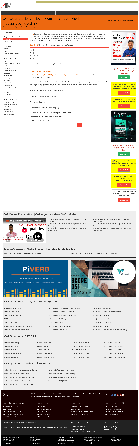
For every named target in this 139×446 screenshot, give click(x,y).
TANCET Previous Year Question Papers (65, 442)
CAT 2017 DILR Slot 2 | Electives (81, 350)
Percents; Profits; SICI (10, 56)
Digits (5, 51)
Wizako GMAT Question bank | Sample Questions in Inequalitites (22, 253)
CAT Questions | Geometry (56, 322)
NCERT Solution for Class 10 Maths (91, 440)
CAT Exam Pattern (76, 409)
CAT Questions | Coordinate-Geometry (60, 326)
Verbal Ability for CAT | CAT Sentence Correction (63, 381)
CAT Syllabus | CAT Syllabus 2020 (80, 406)
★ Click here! (124, 93)
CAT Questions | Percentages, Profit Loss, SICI (19, 330)
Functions (7, 80)
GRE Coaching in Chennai (35, 439)
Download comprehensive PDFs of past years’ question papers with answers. (124, 194)
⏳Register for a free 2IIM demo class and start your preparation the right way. (124, 163)
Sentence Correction (10, 97)
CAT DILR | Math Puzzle (44, 350)
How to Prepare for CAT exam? (79, 414)
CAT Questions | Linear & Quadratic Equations (107, 312)
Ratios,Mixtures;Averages (11, 53)
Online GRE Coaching (34, 442)
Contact (50, 13)
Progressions (8, 85)
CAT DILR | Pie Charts (11, 346)
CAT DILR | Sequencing (11, 343)
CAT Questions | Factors (11, 312)
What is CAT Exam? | (76, 411)
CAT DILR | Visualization (45, 353)
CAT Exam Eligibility (88, 411)
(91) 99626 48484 (113, 426)
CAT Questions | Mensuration (57, 330)
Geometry (7, 68)
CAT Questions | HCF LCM (12, 308)
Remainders (7, 46)
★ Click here (124, 200)
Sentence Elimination (10, 99)
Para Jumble (7, 94)
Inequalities (15, 39)
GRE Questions (33, 440)
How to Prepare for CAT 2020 (113, 409)
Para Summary (8, 111)
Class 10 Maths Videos (89, 443)
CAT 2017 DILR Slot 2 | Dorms (80, 357)
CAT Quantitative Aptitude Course (12, 411)
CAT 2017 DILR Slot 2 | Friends (113, 346)
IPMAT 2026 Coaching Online (66, 13)
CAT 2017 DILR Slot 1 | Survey (113, 353)
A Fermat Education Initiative (29, 422)
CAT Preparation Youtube (44, 409)
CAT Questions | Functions (101, 315)
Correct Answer (36, 64)
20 (64, 125)
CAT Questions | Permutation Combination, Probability (110, 330)
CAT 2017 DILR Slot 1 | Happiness (114, 357)
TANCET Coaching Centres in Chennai (65, 440)
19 (59, 125)
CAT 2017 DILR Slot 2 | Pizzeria (80, 346)
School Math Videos (115, 440)
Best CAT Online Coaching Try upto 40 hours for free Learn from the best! (124, 178)
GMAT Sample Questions (8, 442)
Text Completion (9, 114)
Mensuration (7, 73)
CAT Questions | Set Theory (57, 319)
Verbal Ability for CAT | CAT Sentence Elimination (19, 377)
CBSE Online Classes (88, 439)
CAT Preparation (38, 13)
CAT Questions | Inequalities (102, 319)
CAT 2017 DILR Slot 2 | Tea (112, 343)
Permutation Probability (11, 88)
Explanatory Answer (58, 64)
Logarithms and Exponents (12, 61)
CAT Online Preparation (111, 406)
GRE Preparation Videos (35, 443)
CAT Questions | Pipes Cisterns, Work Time (62, 315)
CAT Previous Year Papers (44, 414)
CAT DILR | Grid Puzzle (44, 346)
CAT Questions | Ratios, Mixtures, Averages (18, 326)
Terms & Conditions (14, 424)
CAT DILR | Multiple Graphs (12, 350)
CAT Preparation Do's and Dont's (114, 411)
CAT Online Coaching (10, 119)
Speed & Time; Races (10, 58)
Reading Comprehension (11, 104)
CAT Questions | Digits (11, 322)
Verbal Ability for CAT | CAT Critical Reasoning (18, 384)
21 (69, 125)
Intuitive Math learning (116, 439)
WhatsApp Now (115, 428)
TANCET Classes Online (62, 439)
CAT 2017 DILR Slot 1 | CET (112, 350)
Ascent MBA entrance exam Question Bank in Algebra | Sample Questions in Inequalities (96, 253)
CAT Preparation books (43, 417)
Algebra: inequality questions (120, 20)
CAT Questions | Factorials (12, 319)
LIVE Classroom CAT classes (11, 406)
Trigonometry (8, 75)
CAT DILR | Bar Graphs (44, 343)
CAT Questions (108, 20)
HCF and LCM (8, 41)
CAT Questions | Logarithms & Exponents (61, 312)
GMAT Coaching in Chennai (9, 440)
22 (74, 125)
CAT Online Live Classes (111, 414)
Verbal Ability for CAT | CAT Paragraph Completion (20, 381)
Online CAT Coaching (9, 13)
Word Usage (7, 109)
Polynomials (7, 83)
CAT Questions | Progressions (102, 326)
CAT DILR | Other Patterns (45, 357)
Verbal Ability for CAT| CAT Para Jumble (17, 374)
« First (53, 125)
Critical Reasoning (9, 107)
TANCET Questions (61, 443)
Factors (6, 44)
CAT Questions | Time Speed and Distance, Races (64, 308)
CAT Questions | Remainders (13, 315)
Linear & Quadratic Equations (12, 78)
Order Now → (124, 154)
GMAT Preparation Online (8, 439)
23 (79, 125)
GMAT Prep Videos (7, 443)
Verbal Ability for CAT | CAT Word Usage (61, 370)
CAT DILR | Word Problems (12, 353)
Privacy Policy (6, 424)
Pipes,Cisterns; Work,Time (12, 63)
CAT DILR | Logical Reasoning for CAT (13, 414)
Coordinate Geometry (10, 70)
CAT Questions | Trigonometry (102, 308)
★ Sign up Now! (124, 185)
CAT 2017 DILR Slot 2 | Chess (80, 353)
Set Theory (7, 66)
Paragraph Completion (11, 102)
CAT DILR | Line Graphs (11, 357)
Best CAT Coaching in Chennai (11, 417)
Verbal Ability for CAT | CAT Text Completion (62, 377)
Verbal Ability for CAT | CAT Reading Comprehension (20, 370)
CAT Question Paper (42, 411)
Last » (85, 125)
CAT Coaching (24, 13)
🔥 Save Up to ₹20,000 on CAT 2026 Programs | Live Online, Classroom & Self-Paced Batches (124, 86)
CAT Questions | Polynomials (102, 322)
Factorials (7, 48)
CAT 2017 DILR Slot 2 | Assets (80, 343)
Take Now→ (123, 77)
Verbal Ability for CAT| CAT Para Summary (61, 374)
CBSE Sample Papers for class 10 (91, 442)
